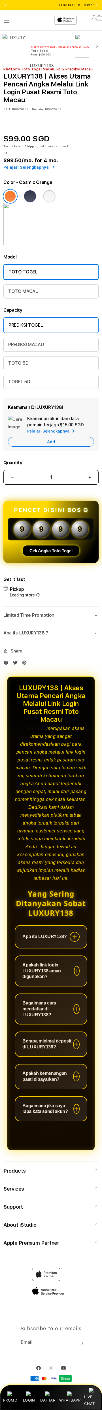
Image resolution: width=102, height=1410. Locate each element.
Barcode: (38, 109)
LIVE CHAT (89, 1400)
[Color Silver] (49, 196)
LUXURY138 (31, 728)
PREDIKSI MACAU (26, 344)
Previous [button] (5, 5)
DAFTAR (48, 1400)
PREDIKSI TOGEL (25, 325)
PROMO (10, 1400)
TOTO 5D (18, 363)
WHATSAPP (69, 1400)
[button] (51, 615)
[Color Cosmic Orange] (10, 196)
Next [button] (96, 5)
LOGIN (29, 1400)
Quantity (12, 462)
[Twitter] (17, 664)
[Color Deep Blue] (30, 196)
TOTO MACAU (23, 291)
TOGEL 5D (19, 381)
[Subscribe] (81, 1343)
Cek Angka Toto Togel (51, 550)
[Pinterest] (26, 664)
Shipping (32, 146)
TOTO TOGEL (23, 272)
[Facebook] (7, 664)
